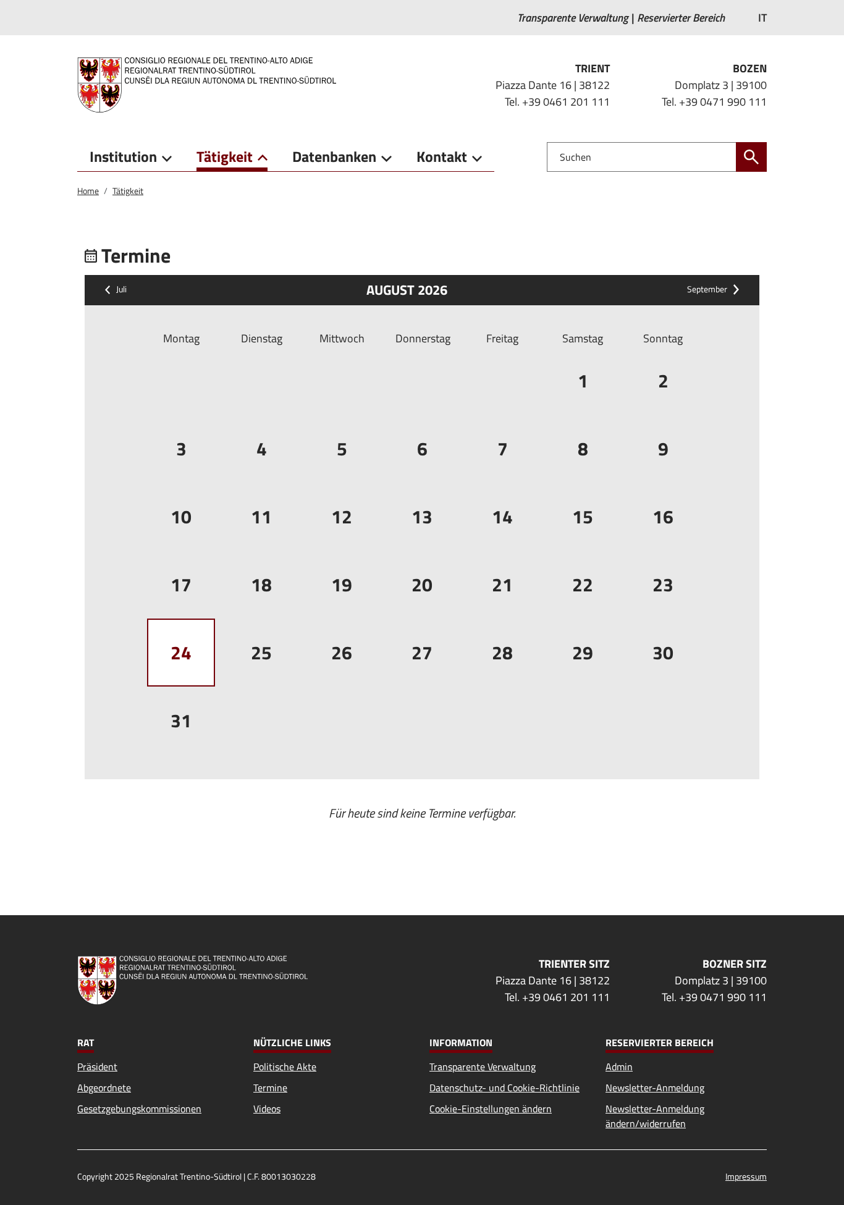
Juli (121, 290)
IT (762, 17)
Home (88, 190)
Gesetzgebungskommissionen (139, 1108)
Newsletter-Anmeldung (655, 1087)
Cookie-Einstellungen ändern (490, 1108)
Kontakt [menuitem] (441, 156)
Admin (619, 1066)
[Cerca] (751, 157)
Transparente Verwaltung (482, 1066)
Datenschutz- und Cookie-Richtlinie (504, 1087)
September (707, 289)
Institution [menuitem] (123, 156)
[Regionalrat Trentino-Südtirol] (211, 84)
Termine (270, 1087)
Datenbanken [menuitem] (334, 156)
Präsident (97, 1066)
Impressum (746, 1176)
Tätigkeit (127, 190)
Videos (267, 1108)
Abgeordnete (104, 1087)
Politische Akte (284, 1066)
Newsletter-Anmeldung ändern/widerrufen (655, 1116)
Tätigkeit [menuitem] (224, 156)
